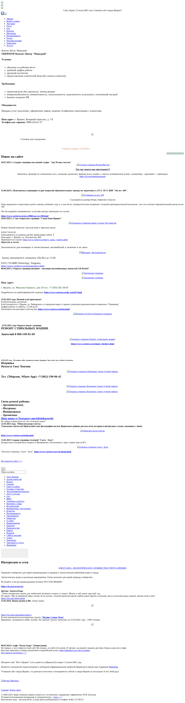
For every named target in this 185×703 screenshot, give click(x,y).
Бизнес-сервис (13, 21)
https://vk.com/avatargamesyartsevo (16, 615)
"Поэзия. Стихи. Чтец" (52, 617)
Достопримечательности (18, 491)
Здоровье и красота (15, 501)
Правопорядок (13, 523)
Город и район (13, 486)
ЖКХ (9, 499)
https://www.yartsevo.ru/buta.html (54, 309)
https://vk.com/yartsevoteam (13, 598)
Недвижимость (13, 36)
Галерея (10, 484)
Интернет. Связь (14, 504)
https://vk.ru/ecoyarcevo (12, 586)
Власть (10, 482)
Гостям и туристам (15, 489)
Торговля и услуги (15, 543)
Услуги (10, 45)
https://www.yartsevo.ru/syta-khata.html (52, 452)
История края (13, 506)
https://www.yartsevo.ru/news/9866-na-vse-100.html (24, 216)
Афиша (10, 19)
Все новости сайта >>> (11, 461)
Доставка (11, 23)
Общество (11, 518)
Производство (13, 528)
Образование (13, 516)
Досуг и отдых (13, 494)
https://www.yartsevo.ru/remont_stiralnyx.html (92, 344)
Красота (10, 31)
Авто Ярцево (13, 477)
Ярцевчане (11, 545)
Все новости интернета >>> (14, 653)
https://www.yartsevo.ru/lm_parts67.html (63, 292)
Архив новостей (14, 479)
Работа (10, 530)
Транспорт (11, 43)
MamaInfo (113, 667)
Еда (8, 28)
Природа (11, 525)
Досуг (9, 26)
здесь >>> (57, 697)
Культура (11, 511)
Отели (9, 38)
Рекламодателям (14, 41)
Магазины (11, 33)
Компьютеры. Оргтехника (19, 508)
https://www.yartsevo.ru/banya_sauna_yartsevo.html (45, 240)
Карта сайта (15, 690)
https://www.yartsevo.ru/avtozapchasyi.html (22, 266)
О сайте (10, 521)
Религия (10, 533)
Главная (4, 690)
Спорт (9, 538)
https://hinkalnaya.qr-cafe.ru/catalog (74, 650)
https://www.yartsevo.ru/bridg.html (17, 435)
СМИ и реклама (14, 535)
